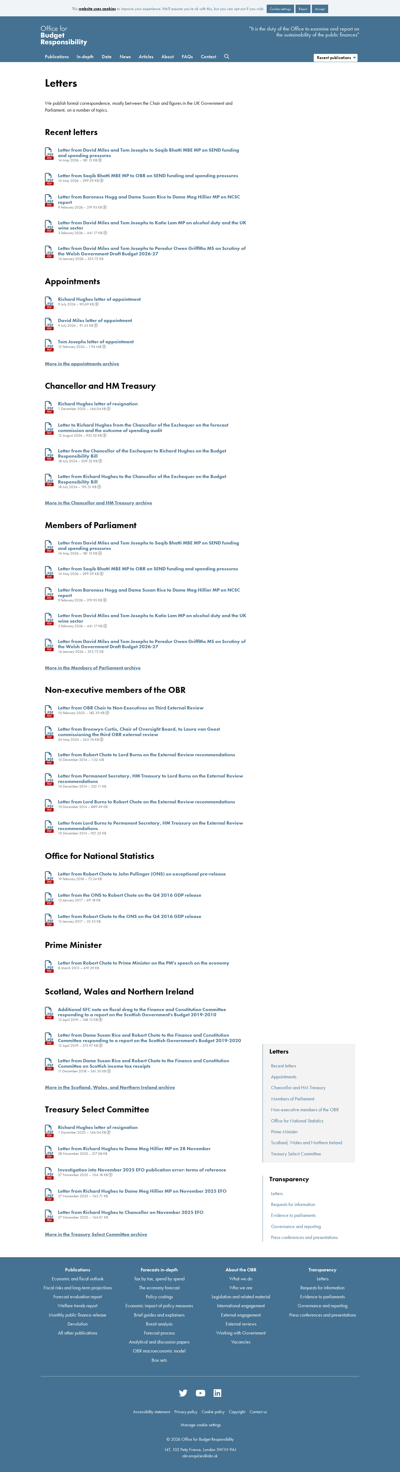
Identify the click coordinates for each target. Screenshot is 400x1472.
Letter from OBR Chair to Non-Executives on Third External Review (131, 708)
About (167, 56)
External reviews (241, 1323)
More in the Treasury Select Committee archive (96, 1234)
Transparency (323, 1269)
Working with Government (241, 1333)
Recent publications (334, 57)
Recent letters (283, 1066)
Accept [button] (320, 9)
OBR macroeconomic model (159, 1351)
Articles (146, 56)
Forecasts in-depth (159, 1269)
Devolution (77, 1323)
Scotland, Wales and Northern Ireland (306, 1142)
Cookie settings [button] (280, 9)
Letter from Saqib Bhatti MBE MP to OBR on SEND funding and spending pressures (148, 175)
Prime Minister (284, 1131)
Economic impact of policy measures (159, 1305)
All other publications (77, 1333)
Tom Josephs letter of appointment (96, 341)
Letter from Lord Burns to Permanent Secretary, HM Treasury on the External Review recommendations (150, 825)
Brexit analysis (159, 1323)
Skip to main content (200, 22)
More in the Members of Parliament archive (93, 668)
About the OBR (241, 1269)
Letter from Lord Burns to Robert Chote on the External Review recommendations (146, 801)
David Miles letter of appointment (95, 320)
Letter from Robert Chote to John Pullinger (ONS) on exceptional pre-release (142, 874)
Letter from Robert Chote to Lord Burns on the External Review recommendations (146, 754)
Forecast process (159, 1333)
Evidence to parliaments (293, 1215)
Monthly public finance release (77, 1314)
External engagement (241, 1314)
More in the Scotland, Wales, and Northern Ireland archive (110, 1087)
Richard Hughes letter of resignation (98, 403)
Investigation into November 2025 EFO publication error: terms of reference (142, 1170)
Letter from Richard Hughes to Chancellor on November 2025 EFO (131, 1212)
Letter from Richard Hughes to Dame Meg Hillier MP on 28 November (134, 1148)
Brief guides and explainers (159, 1314)
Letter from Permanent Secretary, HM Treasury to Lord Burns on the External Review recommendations (150, 778)
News (125, 56)
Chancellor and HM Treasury (298, 1087)
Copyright (237, 1411)
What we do (240, 1278)
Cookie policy (213, 1411)
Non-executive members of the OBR (305, 1109)
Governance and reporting (296, 1226)
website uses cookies (97, 8)
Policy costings (159, 1296)
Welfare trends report (77, 1305)
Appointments (283, 1076)
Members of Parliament (292, 1098)
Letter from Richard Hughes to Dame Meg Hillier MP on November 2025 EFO (142, 1191)
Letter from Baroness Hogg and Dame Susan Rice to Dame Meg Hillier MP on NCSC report (149, 199)
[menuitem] (335, 57)
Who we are (241, 1287)
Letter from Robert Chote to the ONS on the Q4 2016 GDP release (129, 916)
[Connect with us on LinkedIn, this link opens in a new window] (217, 1393)
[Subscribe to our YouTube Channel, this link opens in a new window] (200, 1393)
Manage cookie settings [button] (201, 1424)
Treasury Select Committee (296, 1153)
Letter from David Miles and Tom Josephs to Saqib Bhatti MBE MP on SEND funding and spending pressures (148, 152)
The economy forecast (159, 1287)
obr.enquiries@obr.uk (200, 1455)
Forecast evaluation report (77, 1296)
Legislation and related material (241, 1296)
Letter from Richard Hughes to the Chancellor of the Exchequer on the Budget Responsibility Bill (142, 479)
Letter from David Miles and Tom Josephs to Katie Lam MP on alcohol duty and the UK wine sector (152, 225)
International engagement (241, 1305)
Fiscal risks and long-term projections (78, 1287)
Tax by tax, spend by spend (159, 1278)
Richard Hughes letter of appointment (99, 299)
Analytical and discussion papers (159, 1342)
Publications (57, 56)
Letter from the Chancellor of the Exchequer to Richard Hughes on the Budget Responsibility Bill (142, 453)
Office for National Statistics (297, 1121)
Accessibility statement (151, 1411)
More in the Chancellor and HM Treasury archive (98, 503)
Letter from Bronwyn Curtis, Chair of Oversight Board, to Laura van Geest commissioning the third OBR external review (139, 731)
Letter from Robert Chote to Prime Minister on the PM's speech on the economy (143, 963)
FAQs (187, 56)
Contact (208, 56)
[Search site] (226, 56)
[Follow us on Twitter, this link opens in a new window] (183, 1393)
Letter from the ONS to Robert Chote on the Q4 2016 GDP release (129, 895)
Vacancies (240, 1342)
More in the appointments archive (82, 363)
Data (107, 56)
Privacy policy (185, 1411)
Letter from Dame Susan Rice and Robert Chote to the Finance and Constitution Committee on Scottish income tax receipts (143, 1063)
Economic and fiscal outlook (78, 1278)
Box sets (159, 1360)
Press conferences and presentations (304, 1237)
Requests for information (293, 1204)
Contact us (258, 1411)
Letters (277, 1193)
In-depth (85, 56)
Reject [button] (303, 9)
